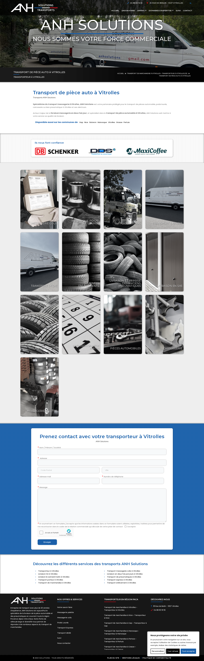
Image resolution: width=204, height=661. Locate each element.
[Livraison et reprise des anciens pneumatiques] (123, 261)
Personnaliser (158, 651)
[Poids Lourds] (123, 199)
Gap (81, 122)
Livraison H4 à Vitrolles (47, 574)
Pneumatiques (46, 348)
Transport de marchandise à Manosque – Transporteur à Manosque (121, 632)
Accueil (120, 73)
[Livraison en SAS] (164, 261)
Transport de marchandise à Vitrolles (54, 582)
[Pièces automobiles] (123, 324)
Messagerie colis (44, 223)
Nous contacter (63, 643)
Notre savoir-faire (64, 607)
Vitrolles (111, 122)
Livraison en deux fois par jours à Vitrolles (125, 574)
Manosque (102, 122)
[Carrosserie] (164, 324)
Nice (86, 122)
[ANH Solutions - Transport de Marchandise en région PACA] (34, 7)
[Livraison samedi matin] (81, 324)
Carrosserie (172, 348)
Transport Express (167, 223)
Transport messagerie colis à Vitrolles (123, 571)
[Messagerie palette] (39, 386)
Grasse (119, 122)
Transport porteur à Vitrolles (50, 580)
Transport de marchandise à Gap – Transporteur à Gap (125, 624)
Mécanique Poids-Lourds (85, 222)
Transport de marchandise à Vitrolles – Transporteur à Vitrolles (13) (157, 73)
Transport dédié (44, 285)
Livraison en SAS (170, 285)
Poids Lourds (130, 223)
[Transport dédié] (39, 261)
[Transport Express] (164, 199)
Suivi (59, 638)
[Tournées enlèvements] (81, 261)
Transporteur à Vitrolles (48, 571)
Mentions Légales (131, 658)
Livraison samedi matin (86, 347)
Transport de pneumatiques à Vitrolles (124, 577)
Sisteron (92, 122)
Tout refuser (172, 651)
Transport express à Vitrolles (119, 580)
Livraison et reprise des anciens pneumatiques (125, 283)
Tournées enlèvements (88, 284)
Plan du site (113, 658)
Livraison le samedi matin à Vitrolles (53, 577)
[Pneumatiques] (39, 324)
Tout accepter (188, 651)
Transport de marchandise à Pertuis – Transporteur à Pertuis (120, 640)
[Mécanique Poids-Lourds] (81, 199)
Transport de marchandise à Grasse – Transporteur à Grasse (120, 648)
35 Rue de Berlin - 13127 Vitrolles (166, 3)
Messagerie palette (42, 411)
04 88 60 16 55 (136, 3)
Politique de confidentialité (156, 658)
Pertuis (127, 122)
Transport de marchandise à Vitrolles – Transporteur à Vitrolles (120, 608)
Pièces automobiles (125, 348)
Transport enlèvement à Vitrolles (121, 582)
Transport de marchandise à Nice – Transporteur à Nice (125, 616)
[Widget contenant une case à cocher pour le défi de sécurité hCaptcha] (55, 532)
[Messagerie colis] (39, 199)
